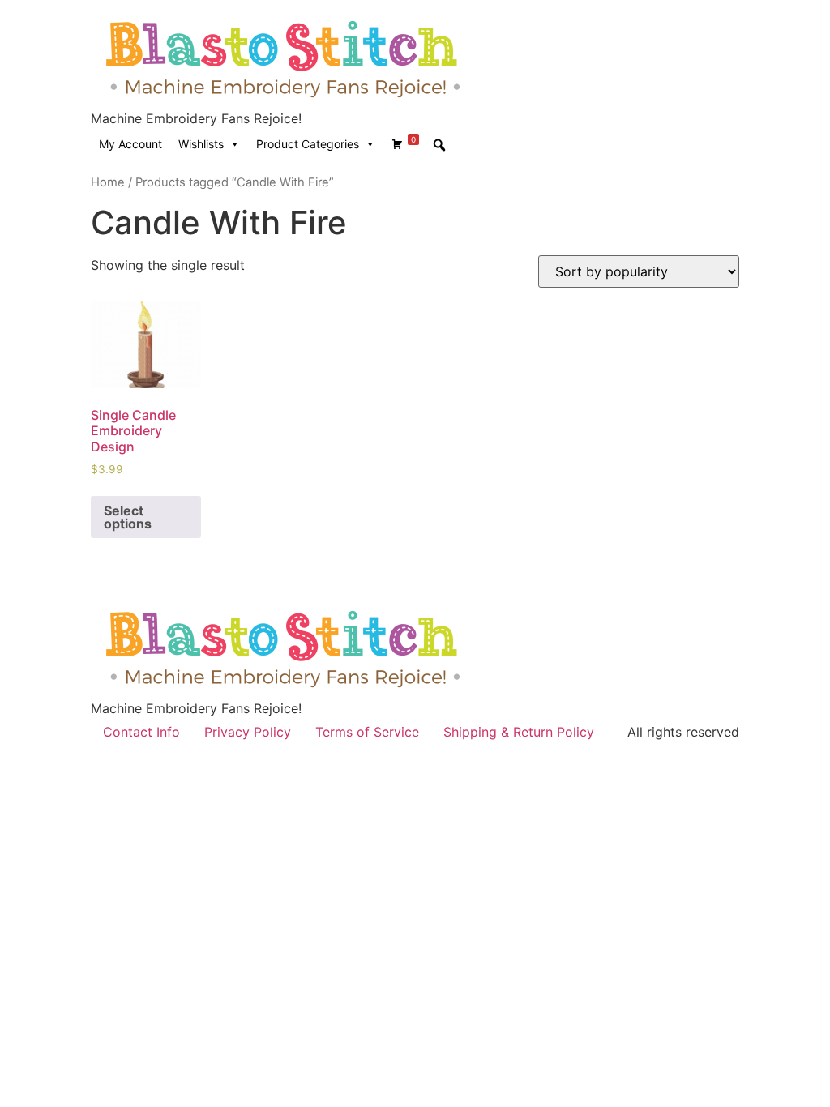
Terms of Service (367, 732)
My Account (130, 144)
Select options (128, 517)
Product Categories (307, 144)
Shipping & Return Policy (518, 732)
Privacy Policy (247, 732)
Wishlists (201, 144)
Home (108, 182)
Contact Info (141, 732)
